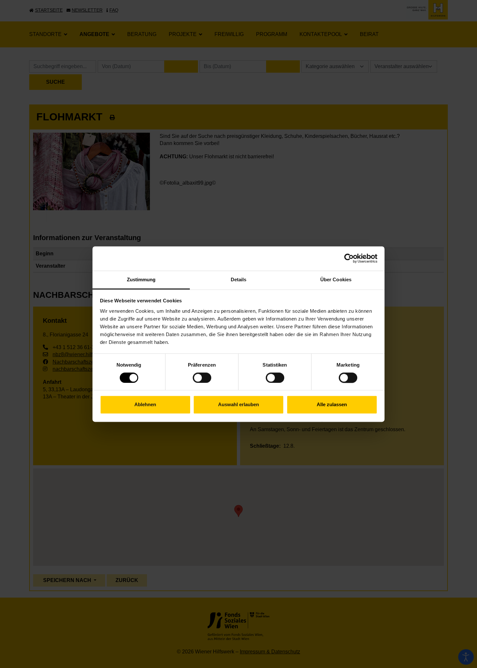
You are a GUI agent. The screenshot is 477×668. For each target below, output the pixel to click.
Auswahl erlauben (238, 404)
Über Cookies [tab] (335, 279)
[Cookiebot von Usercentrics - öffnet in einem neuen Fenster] (349, 258)
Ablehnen (145, 404)
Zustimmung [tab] (141, 279)
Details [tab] (239, 279)
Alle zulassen (332, 404)
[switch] (202, 377)
